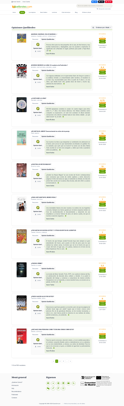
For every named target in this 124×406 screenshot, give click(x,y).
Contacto (14, 397)
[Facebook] (48, 383)
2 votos (102, 269)
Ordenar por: (102, 27)
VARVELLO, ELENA (36, 265)
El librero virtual (86, 12)
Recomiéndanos (16, 391)
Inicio (14, 12)
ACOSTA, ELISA (35, 166)
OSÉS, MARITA (35, 133)
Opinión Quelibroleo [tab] (47, 39)
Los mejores (32, 12)
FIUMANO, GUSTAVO (37, 199)
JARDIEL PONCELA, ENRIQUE (39, 232)
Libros (22, 12)
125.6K (109, 1)
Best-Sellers (43, 12)
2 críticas (102, 106)
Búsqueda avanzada (104, 9)
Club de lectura (66, 12)
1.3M (95, 1)
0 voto (102, 40)
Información (15, 385)
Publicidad (15, 394)
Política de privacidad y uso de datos (74, 403)
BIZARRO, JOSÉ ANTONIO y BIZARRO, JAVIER (43, 67)
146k (102, 1)
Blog (76, 12)
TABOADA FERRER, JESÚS (38, 298)
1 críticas (102, 42)
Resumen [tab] (35, 39)
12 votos (102, 104)
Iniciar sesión (17, 1)
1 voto (102, 137)
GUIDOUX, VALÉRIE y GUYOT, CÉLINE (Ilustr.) (43, 36)
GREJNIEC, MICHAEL (36, 100)
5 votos (102, 71)
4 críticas (102, 73)
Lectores (54, 12)
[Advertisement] (62, 21)
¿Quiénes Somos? (17, 382)
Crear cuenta (26, 1)
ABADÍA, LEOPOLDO (36, 331)
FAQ (13, 388)
